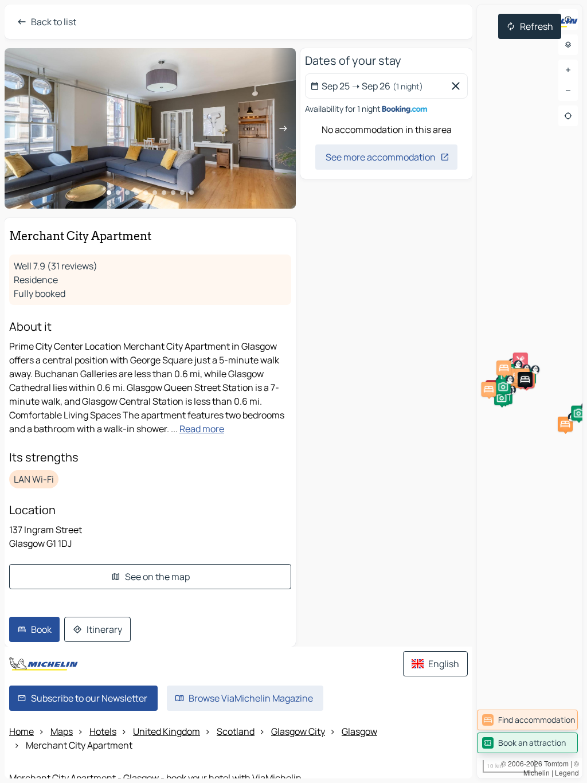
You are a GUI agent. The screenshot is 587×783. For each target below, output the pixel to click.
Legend (567, 772)
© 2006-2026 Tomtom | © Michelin (540, 767)
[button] (565, 424)
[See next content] (283, 128)
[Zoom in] (568, 70)
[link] (527, 720)
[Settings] (568, 44)
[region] (529, 391)
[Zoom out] (568, 90)
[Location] (568, 115)
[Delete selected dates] (458, 86)
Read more (201, 428)
